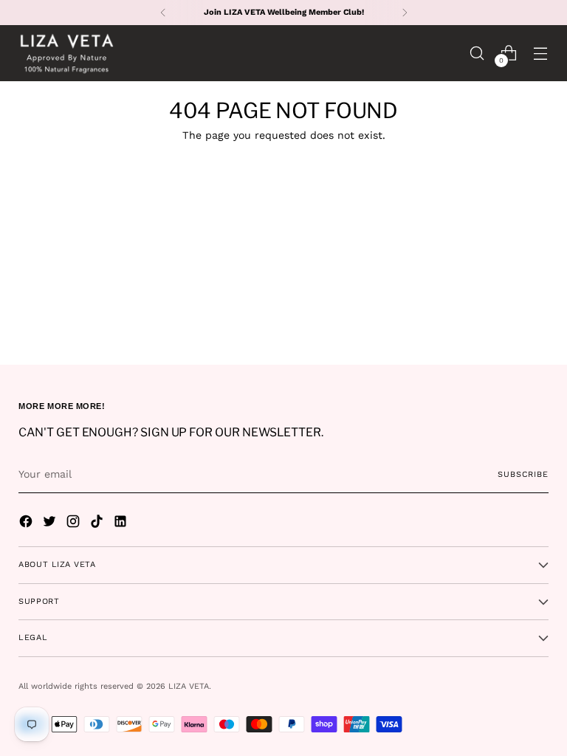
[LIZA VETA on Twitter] (51, 523)
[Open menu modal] (541, 53)
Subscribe (523, 474)
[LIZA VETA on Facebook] (27, 523)
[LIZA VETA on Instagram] (74, 523)
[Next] (404, 12)
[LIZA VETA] (66, 53)
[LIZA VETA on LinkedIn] (122, 523)
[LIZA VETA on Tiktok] (98, 523)
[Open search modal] (477, 53)
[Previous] (163, 12)
